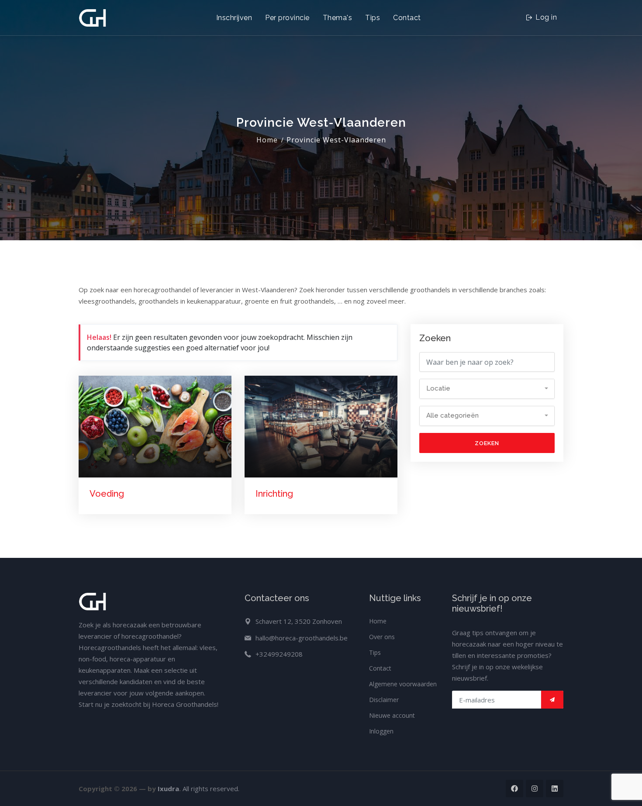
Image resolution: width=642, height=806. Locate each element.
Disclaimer (384, 699)
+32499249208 (279, 654)
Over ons (382, 637)
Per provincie (287, 18)
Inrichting (274, 493)
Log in (545, 17)
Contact (407, 18)
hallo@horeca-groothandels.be (301, 637)
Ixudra (168, 788)
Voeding (107, 493)
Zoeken (487, 443)
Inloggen (381, 731)
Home (267, 140)
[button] (487, 388)
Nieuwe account (392, 715)
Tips (372, 18)
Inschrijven (234, 18)
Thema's (337, 18)
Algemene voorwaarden (403, 684)
